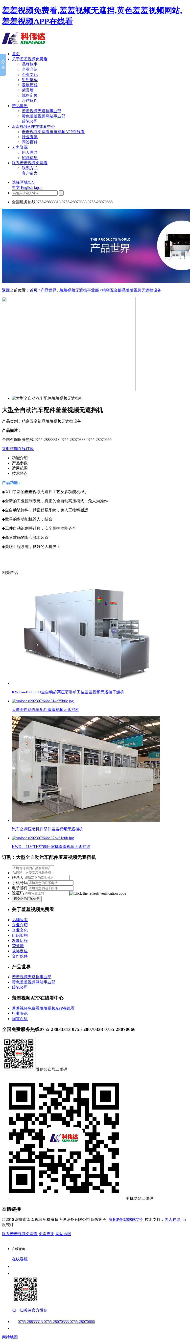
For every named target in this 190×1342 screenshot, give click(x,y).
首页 (16, 54)
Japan (38, 187)
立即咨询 (10, 449)
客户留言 (30, 173)
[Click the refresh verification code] (98, 893)
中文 (16, 187)
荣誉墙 (28, 90)
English (27, 187)
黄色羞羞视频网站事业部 (43, 116)
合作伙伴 (30, 100)
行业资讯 (30, 137)
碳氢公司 (30, 121)
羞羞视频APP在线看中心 (33, 126)
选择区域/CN (23, 182)
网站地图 (63, 1234)
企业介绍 (30, 69)
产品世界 (20, 106)
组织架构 (30, 80)
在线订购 (26, 449)
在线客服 (20, 1259)
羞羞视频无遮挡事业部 (41, 111)
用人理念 (30, 152)
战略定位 (30, 95)
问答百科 (30, 142)
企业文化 (30, 74)
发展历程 (30, 85)
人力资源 (20, 147)
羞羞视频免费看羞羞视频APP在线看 (53, 132)
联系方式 (30, 168)
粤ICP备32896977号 (126, 1219)
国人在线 (172, 1219)
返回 (6, 290)
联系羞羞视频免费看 (30, 163)
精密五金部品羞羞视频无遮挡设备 (131, 290)
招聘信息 (30, 158)
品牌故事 (30, 64)
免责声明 (46, 1234)
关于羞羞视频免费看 (30, 59)
